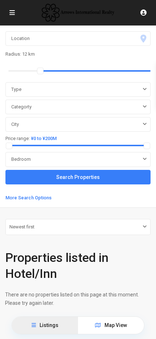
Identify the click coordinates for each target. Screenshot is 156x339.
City (15, 124)
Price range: (17, 138)
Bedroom (21, 159)
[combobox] (78, 89)
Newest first (21, 227)
